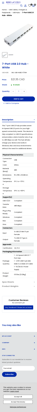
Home (4, 10)
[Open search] (21, 5)
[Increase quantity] (24, 91)
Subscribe (9, 374)
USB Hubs (16, 12)
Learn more (14, 391)
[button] (18, 120)
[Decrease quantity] (13, 91)
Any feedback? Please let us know (18, 307)
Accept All (18, 397)
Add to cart (18, 99)
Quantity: (6, 91)
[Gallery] (18, 38)
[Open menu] (3, 3)
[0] (33, 5)
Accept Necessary (18, 402)
